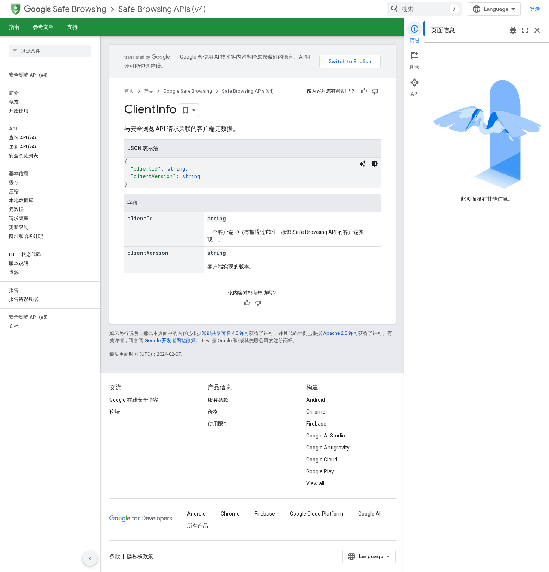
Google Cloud (321, 460)
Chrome (315, 412)
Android (315, 400)
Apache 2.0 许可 (340, 333)
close (537, 30)
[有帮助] (363, 91)
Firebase (316, 424)
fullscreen (525, 30)
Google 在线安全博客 (133, 400)
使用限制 (218, 424)
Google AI (369, 514)
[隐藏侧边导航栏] (90, 558)
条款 (114, 556)
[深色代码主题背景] (375, 164)
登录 (535, 9)
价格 (213, 412)
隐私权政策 (140, 556)
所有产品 (197, 526)
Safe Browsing (79, 9)
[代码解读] (363, 164)
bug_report (513, 30)
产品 (148, 91)
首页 (129, 91)
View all (315, 483)
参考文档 (43, 27)
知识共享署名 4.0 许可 (225, 333)
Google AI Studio (325, 436)
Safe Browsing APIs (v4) (162, 9)
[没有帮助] (375, 91)
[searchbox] (50, 51)
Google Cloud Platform (316, 514)
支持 (72, 27)
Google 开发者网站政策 (170, 340)
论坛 (114, 412)
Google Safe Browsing (187, 91)
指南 (14, 27)
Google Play (320, 471)
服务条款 (218, 400)
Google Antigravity (328, 448)
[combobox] (424, 9)
